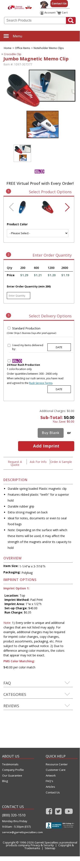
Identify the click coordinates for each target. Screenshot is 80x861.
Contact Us (59, 3)
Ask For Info (38, 462)
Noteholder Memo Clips (49, 48)
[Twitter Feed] (58, 812)
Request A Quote (15, 463)
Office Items (22, 48)
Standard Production (26, 328)
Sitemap (50, 848)
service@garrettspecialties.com (18, 832)
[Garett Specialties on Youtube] (69, 812)
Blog (5, 781)
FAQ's (49, 781)
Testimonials (10, 764)
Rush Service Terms (40, 383)
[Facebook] (49, 812)
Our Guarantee (12, 775)
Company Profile (13, 770)
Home (7, 48)
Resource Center (57, 764)
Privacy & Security (42, 845)
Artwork (51, 775)
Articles (50, 786)
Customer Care (56, 770)
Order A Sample (61, 462)
